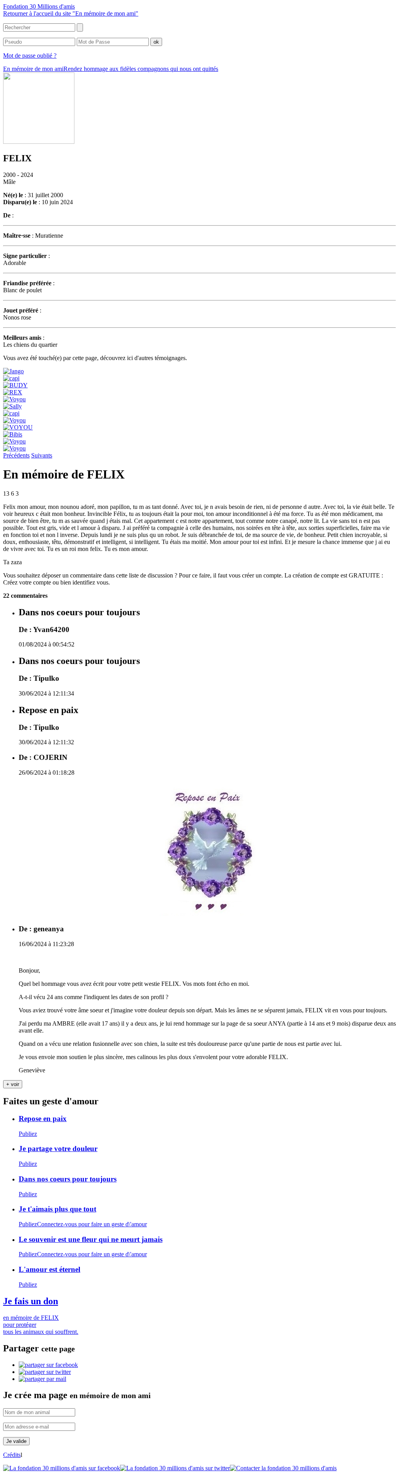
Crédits (12, 1455)
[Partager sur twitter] (45, 1372)
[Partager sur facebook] (48, 1364)
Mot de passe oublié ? (29, 55)
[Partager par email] (42, 1379)
